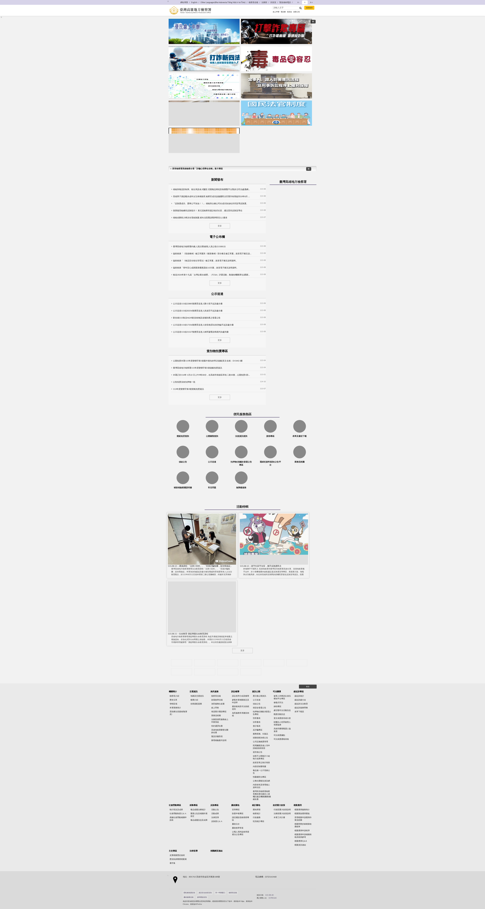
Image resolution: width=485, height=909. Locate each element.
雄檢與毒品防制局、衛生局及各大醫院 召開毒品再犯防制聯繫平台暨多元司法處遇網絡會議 (212, 189)
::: (168, 1)
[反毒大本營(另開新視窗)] (276, 58)
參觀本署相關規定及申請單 (240, 701)
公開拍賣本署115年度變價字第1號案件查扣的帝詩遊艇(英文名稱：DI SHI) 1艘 (208, 361)
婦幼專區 (277, 706)
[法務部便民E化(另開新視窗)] (204, 31)
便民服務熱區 (242, 414)
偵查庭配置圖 (196, 704)
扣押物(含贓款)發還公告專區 (262, 713)
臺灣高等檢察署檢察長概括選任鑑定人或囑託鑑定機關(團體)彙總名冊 (262, 795)
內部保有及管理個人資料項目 (261, 786)
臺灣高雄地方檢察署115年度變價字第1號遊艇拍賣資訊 (197, 368)
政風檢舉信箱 (217, 700)
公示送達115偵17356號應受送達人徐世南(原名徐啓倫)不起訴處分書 (203, 325)
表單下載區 (299, 712)
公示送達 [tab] (217, 294)
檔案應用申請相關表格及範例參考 (303, 836)
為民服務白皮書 (218, 704)
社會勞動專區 (175, 805)
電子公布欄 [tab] (217, 236)
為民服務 (214, 692)
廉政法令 (236, 824)
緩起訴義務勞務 (301, 708)
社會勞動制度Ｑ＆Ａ (178, 814)
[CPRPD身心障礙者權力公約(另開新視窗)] (273, 662)
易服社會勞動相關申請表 (178, 819)
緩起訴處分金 (300, 700)
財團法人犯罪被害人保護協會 (282, 723)
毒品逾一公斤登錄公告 (261, 772)
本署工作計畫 (279, 817)
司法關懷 (277, 692)
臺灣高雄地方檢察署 (293, 181)
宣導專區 (236, 810)
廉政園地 (235, 805)
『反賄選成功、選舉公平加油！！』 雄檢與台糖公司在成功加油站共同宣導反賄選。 (210, 204)
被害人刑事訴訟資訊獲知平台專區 (282, 697)
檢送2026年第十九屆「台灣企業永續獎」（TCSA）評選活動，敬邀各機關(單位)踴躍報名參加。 (212, 275)
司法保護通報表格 (281, 739)
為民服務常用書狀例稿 (240, 714)
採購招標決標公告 (260, 738)
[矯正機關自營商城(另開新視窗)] (296, 662)
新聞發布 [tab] (217, 179)
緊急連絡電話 (285, 2)
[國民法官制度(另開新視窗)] (276, 113)
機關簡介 (173, 692)
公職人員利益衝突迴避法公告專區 (240, 833)
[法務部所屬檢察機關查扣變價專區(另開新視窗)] (227, 662)
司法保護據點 (279, 735)
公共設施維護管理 (260, 742)
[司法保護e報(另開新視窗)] (204, 140)
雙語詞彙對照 (217, 736)
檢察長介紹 (174, 696)
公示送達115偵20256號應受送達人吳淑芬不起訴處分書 (198, 311)
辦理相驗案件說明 (218, 740)
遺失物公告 (257, 752)
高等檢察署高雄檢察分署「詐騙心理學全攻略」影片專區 (197, 169)
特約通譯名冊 (217, 726)
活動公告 (215, 810)
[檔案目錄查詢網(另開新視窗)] (250, 671)
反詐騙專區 (257, 730)
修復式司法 (278, 703)
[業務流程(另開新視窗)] (204, 86)
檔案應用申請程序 (302, 831)
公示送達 (256, 700)
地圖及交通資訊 (197, 696)
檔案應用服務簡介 (302, 810)
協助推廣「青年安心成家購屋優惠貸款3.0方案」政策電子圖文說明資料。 (205, 268)
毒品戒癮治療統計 (198, 810)
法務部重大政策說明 (282, 814)
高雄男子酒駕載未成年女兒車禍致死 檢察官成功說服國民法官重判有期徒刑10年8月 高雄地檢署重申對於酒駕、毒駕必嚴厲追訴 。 (212, 196)
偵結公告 (256, 704)
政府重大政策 (279, 805)
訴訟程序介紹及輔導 (240, 696)
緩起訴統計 (299, 696)
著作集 (172, 863)
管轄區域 (173, 704)
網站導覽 (184, 2)
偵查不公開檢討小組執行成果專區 (261, 757)
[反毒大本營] (181, 662)
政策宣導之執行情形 (261, 763)
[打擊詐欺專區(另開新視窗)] (276, 31)
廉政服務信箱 (188, 897)
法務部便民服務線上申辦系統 (219, 721)
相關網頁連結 (216, 851)
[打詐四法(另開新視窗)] (204, 58)
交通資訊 (194, 692)
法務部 (264, 2)
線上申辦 (276, 12)
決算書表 (256, 722)
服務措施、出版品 (260, 734)
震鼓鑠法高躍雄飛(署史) (178, 713)
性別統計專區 (258, 821)
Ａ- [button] (298, 2)
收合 (307, 687)
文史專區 (173, 851)
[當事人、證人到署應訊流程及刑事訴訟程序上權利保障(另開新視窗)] (276, 86)
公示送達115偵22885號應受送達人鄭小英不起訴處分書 (198, 304)
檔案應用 (298, 805)
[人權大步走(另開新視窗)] (204, 671)
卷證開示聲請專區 (218, 712)
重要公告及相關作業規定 (199, 815)
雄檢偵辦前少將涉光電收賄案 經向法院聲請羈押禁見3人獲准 (200, 218)
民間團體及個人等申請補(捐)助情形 (261, 747)
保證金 (289, 12)
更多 (220, 226)
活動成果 (215, 814)
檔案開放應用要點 (302, 814)
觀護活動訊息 (279, 714)
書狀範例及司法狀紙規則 (240, 708)
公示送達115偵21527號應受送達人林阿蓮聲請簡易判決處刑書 (201, 332)
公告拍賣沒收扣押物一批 (184, 382)
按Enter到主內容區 (9, 2)
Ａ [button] (305, 2)
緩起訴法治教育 (301, 704)
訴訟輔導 (235, 692)
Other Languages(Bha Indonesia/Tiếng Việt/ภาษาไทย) (223, 2)
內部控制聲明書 (259, 766)
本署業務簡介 (175, 708)
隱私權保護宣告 (189, 893)
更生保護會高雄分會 (282, 718)
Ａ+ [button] (311, 2)
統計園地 (256, 805)
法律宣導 (215, 817)
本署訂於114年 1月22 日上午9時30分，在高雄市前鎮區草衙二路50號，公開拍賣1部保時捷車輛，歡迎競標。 (212, 375)
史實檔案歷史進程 (177, 855)
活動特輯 (242, 506)
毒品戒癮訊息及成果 (199, 820)
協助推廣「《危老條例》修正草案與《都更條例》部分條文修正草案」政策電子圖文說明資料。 (212, 254)
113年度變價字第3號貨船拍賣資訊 (188, 389)
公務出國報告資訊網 (261, 781)
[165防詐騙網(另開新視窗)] (204, 662)
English (194, 2)
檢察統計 (256, 814)
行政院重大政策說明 (282, 810)
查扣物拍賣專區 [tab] (217, 351)
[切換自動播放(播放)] (313, 21)
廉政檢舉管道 (237, 828)
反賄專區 (214, 805)
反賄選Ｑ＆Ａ (217, 821)
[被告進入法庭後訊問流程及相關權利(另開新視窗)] (204, 113)
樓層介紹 (194, 700)
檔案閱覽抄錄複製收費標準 (303, 825)
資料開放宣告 (202, 897)
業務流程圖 (216, 716)
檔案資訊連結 (300, 845)
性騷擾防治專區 (259, 777)
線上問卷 (215, 708)
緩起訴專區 (299, 692)
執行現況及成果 (176, 810)
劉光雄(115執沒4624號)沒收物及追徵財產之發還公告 (196, 318)
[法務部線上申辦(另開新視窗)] (181, 671)
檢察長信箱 (253, 2)
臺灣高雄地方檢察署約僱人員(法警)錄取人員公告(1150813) (199, 247)
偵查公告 (296, 12)
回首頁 (273, 2)
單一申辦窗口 (220, 893)
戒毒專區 (194, 805)
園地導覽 (256, 810)
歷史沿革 (173, 700)
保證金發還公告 (259, 708)
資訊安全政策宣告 (205, 893)
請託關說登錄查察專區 (240, 819)
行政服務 (256, 817)
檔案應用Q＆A (301, 841)
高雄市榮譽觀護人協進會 (282, 730)
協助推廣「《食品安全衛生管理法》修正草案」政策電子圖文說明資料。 (205, 261)
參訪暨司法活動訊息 (282, 710)
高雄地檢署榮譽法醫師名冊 (219, 731)
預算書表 (256, 718)
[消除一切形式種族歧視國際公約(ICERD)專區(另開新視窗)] (250, 662)
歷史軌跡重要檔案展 (178, 859)
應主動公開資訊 (259, 696)
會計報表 (256, 726)
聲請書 (283, 12)
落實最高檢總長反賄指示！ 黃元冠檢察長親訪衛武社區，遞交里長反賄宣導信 (207, 211)
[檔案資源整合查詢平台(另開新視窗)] (227, 671)
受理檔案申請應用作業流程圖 (303, 819)
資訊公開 (256, 692)
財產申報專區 (237, 814)
